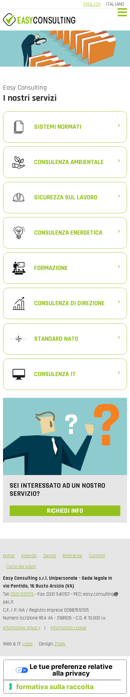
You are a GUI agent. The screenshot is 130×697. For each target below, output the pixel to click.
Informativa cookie (68, 628)
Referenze (72, 556)
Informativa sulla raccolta (52, 687)
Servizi (49, 556)
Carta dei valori (21, 567)
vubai (27, 644)
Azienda (29, 556)
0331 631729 (22, 594)
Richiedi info (65, 511)
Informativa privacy (22, 628)
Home (9, 556)
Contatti (97, 556)
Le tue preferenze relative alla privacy (71, 670)
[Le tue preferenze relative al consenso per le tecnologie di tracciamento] (10, 686)
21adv (59, 644)
